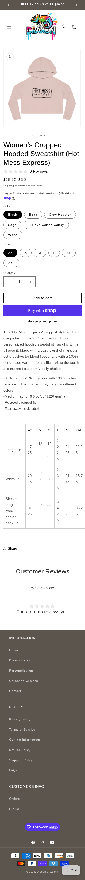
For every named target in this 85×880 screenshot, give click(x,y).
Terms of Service (22, 729)
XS (10, 252)
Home (13, 650)
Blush (12, 214)
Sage (12, 225)
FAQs (13, 770)
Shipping (8, 185)
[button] (9, 27)
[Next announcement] (77, 5)
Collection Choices (23, 681)
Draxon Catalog (21, 660)
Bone (33, 214)
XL (69, 252)
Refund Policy (20, 750)
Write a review (42, 588)
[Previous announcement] (8, 5)
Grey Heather (60, 214)
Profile (14, 809)
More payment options (42, 321)
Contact (15, 691)
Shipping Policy (21, 760)
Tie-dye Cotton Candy (46, 225)
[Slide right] (53, 135)
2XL (11, 263)
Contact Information (24, 739)
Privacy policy (19, 719)
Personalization (21, 670)
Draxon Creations (48, 871)
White (12, 235)
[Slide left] (33, 135)
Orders (14, 798)
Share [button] (12, 548)
